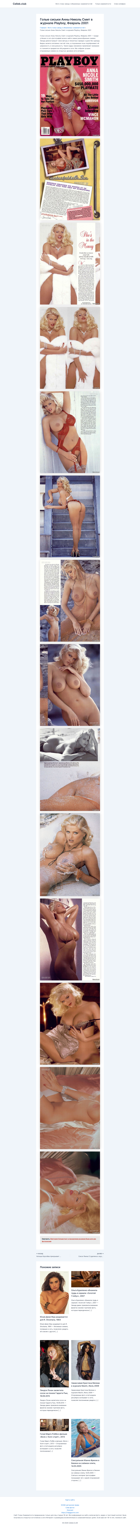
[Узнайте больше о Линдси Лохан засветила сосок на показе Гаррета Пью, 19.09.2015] (54, 1364)
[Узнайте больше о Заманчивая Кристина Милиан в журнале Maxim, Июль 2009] (85, 1360)
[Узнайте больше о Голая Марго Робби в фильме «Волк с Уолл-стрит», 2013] (54, 1425)
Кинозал (70, 1510)
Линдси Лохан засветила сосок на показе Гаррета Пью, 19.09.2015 (54, 1393)
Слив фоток (70, 1508)
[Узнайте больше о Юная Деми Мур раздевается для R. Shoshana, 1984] (54, 1292)
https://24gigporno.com (70, 1512)
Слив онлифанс (120, 4)
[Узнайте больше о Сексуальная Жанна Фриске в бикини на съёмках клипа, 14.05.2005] (85, 1438)
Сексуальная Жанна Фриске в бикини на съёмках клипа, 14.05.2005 (85, 1463)
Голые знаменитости (103, 4)
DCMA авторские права (70, 1505)
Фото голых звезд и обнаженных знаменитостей (74, 4)
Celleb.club (19, 3)
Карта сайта (70, 1500)
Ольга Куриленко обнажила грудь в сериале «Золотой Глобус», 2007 (84, 1293)
